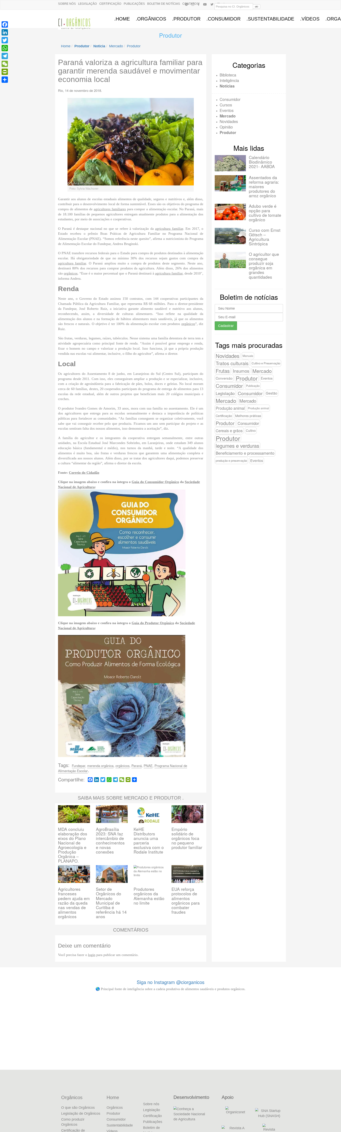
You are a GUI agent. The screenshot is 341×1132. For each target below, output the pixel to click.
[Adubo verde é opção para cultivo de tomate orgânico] (230, 212)
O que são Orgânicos (78, 1108)
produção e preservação (231, 460)
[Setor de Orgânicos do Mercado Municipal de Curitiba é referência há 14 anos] (112, 874)
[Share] (5, 80)
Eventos (227, 110)
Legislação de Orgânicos (80, 1113)
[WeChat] (5, 64)
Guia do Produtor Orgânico (153, 623)
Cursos (226, 105)
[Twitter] (5, 40)
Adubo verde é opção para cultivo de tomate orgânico (265, 212)
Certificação (110, 3)
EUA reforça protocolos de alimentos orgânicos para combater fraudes (185, 900)
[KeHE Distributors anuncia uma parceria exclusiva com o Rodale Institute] (150, 813)
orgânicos (71, 273)
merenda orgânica (100, 765)
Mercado (116, 46)
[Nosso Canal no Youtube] (205, 4)
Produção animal (230, 408)
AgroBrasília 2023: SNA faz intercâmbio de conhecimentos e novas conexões (110, 840)
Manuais (248, 356)
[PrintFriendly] (5, 72)
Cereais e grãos (229, 430)
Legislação (87, 3)
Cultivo (251, 430)
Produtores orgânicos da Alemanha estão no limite (149, 896)
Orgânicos (71, 1097)
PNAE (148, 765)
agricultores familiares (110, 209)
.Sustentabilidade (270, 18)
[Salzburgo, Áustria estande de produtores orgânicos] (35, 1012)
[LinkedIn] (5, 32)
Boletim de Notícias (163, 3)
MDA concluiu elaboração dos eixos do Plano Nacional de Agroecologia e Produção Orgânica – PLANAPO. (72, 845)
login (91, 955)
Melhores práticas (248, 415)
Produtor (134, 46)
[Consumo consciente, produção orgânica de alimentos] (197, 1016)
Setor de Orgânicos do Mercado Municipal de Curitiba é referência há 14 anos (111, 902)
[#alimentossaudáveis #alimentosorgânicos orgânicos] (306, 1012)
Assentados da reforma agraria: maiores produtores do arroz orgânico (264, 186)
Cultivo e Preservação (266, 363)
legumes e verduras (237, 445)
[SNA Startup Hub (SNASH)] (269, 1113)
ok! (256, 6)
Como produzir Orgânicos (72, 1121)
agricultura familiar (169, 229)
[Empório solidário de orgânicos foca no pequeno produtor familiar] (187, 813)
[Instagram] (192, 4)
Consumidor (230, 99)
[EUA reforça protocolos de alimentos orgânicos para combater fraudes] (187, 874)
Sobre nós (67, 3)
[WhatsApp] (5, 48)
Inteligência (229, 80)
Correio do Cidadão (84, 473)
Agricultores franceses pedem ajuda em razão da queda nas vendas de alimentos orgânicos (74, 902)
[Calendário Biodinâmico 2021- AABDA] (230, 163)
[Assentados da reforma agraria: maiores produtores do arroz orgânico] (230, 183)
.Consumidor (223, 18)
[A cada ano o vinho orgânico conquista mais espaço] (252, 1032)
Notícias (227, 86)
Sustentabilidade (120, 1125)
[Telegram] (5, 56)
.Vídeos (309, 18)
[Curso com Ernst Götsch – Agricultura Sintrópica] (230, 236)
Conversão (224, 378)
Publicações (134, 3)
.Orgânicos (151, 18)
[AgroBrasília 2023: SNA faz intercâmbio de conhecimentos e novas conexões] (112, 813)
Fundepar (78, 765)
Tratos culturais (232, 363)
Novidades (229, 121)
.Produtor (186, 18)
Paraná (136, 765)
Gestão (271, 393)
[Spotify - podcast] (186, 4)
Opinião (226, 127)
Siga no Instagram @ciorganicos (170, 981)
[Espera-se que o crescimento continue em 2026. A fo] (143, 1038)
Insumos (241, 371)
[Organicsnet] (235, 1113)
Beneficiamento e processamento (245, 453)
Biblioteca (228, 75)
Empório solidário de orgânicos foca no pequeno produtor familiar (186, 838)
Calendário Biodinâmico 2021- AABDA (262, 161)
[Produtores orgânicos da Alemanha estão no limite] (150, 874)
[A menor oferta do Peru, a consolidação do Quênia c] (89, 1032)
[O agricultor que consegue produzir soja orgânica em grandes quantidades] (230, 260)
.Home (122, 18)
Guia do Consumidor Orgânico (155, 482)
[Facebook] (199, 4)
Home (65, 46)
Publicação (253, 386)
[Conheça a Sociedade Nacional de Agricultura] (194, 1114)
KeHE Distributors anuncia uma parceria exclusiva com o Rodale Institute (149, 840)
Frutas (223, 370)
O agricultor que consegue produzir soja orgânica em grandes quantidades (264, 265)
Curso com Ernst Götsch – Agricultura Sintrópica (264, 237)
